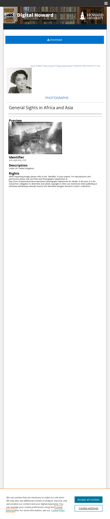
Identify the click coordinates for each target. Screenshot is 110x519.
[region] (55, 504)
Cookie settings (88, 508)
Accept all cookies (89, 499)
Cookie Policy (58, 510)
